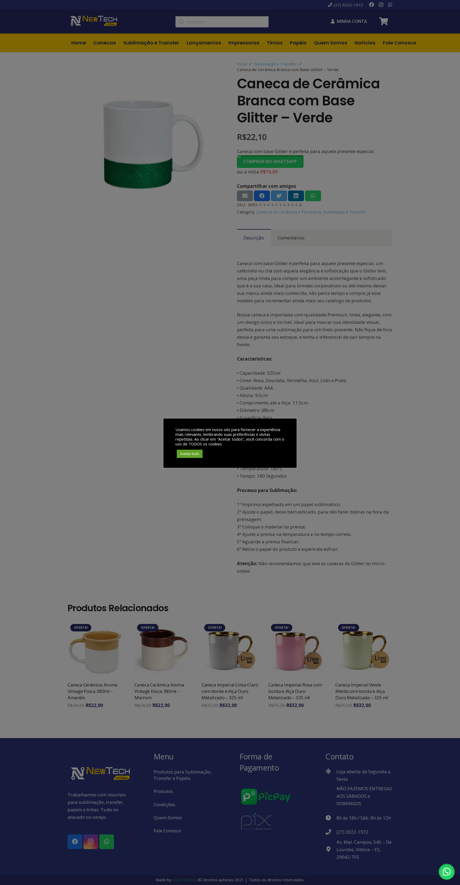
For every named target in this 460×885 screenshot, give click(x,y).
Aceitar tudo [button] (189, 453)
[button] (447, 872)
